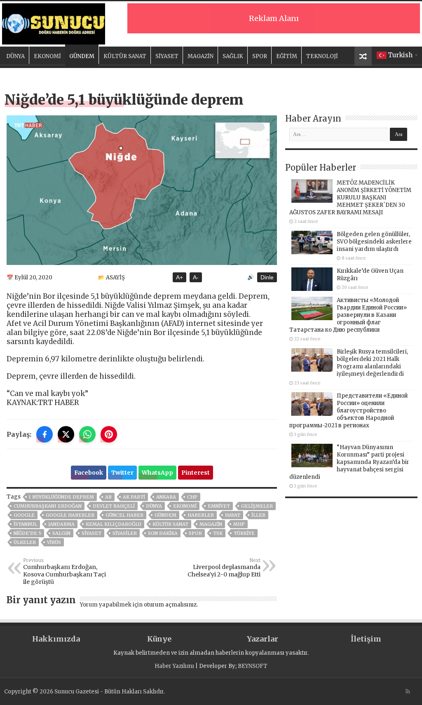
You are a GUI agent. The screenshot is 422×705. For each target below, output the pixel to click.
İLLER (258, 515)
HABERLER (201, 515)
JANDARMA (61, 524)
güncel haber (124, 515)
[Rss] (408, 691)
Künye (159, 639)
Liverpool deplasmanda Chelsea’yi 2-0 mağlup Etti (224, 567)
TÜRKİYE (244, 533)
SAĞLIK (233, 56)
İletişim (366, 639)
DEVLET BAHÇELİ (114, 506)
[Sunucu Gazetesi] (53, 23)
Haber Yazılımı (174, 666)
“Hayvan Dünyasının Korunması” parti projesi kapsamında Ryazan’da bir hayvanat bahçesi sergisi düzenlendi (349, 462)
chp (192, 497)
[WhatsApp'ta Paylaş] (87, 434)
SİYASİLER (125, 533)
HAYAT (232, 515)
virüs (54, 542)
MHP (239, 524)
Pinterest (195, 472)
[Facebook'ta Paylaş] (44, 434)
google (24, 515)
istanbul (25, 524)
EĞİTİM (286, 56)
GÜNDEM (81, 56)
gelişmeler (257, 506)
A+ (179, 277)
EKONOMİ (47, 56)
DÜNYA (15, 56)
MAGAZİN (200, 56)
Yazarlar (262, 639)
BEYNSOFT (252, 666)
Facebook (88, 472)
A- (196, 277)
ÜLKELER (25, 542)
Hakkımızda (56, 639)
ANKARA (166, 497)
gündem (165, 515)
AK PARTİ (134, 497)
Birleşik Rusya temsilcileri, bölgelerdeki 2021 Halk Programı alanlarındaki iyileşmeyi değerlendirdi (372, 362)
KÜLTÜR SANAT (124, 56)
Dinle (267, 277)
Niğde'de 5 (27, 533)
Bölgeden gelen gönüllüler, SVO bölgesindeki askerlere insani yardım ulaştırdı (374, 242)
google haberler (70, 515)
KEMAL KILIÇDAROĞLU (113, 524)
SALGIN (61, 533)
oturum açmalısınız (170, 604)
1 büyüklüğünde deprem (61, 497)
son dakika (163, 533)
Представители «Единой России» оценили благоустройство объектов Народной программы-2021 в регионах (348, 410)
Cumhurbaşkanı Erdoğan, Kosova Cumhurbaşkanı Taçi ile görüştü (64, 571)
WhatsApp (157, 472)
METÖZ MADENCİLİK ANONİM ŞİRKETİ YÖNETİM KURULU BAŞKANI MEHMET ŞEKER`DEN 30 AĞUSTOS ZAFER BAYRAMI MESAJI (350, 197)
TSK (218, 533)
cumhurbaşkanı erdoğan (48, 506)
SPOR (259, 56)
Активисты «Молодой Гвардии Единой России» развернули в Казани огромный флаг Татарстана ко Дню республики (348, 315)
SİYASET (166, 56)
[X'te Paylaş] (66, 434)
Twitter (122, 472)
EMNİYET (219, 506)
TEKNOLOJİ (322, 56)
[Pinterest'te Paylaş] (109, 434)
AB (108, 497)
